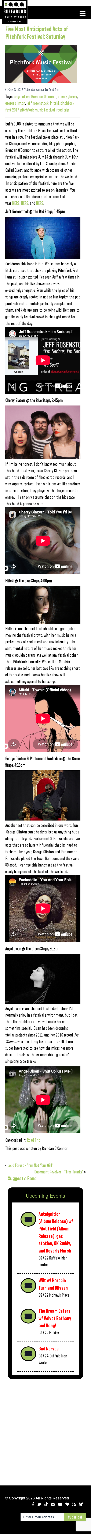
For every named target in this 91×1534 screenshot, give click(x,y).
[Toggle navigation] (82, 13)
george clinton (15, 103)
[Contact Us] (53, 1504)
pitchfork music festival (37, 110)
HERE (15, 203)
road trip (62, 110)
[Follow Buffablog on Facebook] (33, 1504)
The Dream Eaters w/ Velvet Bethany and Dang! (55, 1318)
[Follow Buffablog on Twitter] (39, 1504)
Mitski (54, 103)
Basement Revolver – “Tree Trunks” (58, 1172)
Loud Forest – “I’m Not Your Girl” (30, 1165)
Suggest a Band (22, 1178)
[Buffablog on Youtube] (60, 1504)
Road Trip (53, 89)
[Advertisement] (45, 1431)
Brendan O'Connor (44, 97)
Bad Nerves (49, 1348)
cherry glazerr (67, 97)
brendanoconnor (35, 89)
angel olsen (22, 97)
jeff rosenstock (37, 103)
